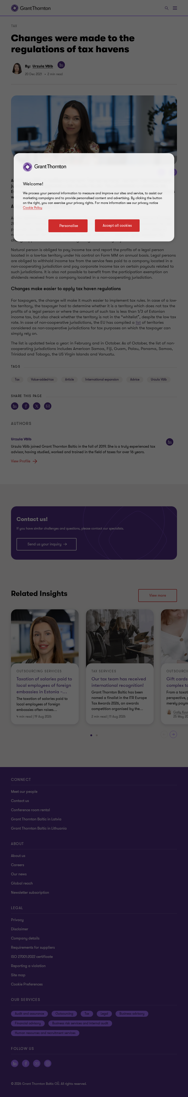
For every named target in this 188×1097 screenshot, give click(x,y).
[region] (94, 197)
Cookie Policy (32, 208)
